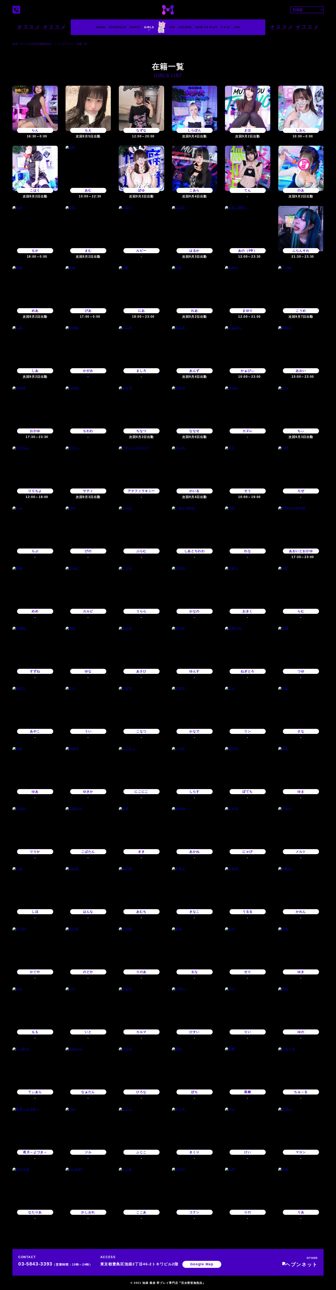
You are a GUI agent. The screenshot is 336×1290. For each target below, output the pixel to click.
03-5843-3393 (55, 1263)
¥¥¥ (172, 27)
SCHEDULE (117, 27)
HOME (100, 27)
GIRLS (149, 27)
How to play (206, 27)
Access (185, 27)
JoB (237, 27)
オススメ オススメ (41, 27)
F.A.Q (225, 27)
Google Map (202, 1264)
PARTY (135, 27)
